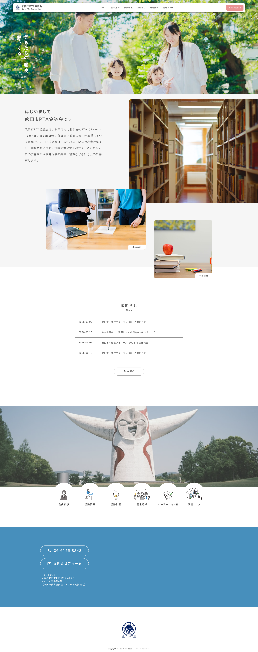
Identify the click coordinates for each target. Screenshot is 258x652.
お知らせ (141, 7)
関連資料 (154, 7)
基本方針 (115, 7)
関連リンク (168, 7)
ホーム (103, 7)
